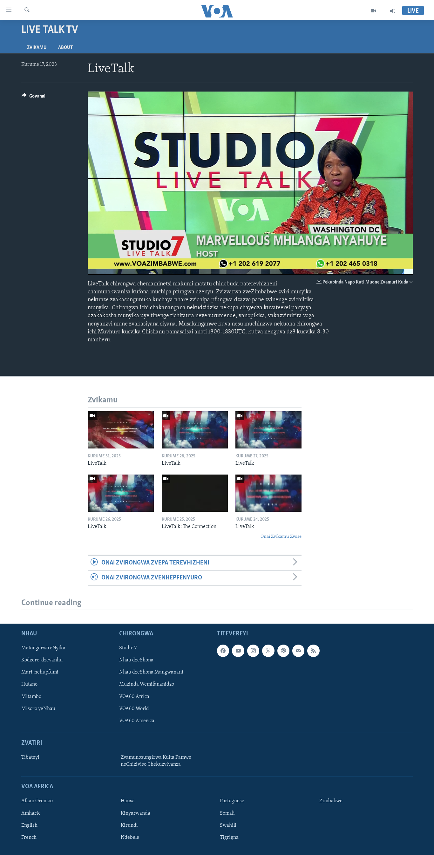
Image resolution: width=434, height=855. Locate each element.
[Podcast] (283, 651)
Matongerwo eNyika (43, 648)
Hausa (128, 801)
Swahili (228, 825)
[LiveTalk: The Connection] (195, 493)
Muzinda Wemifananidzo (146, 684)
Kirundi (129, 825)
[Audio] (392, 11)
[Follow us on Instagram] (253, 651)
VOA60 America (136, 720)
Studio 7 (128, 648)
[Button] (33, 98)
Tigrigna (229, 837)
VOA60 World (134, 708)
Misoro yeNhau (38, 708)
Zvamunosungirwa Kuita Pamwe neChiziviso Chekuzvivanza (156, 761)
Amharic (30, 813)
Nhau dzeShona (136, 660)
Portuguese (232, 801)
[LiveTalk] (121, 429)
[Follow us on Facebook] (223, 651)
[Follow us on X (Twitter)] (268, 651)
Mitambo (31, 696)
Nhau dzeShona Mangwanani (151, 672)
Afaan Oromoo (37, 801)
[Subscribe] (298, 651)
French (29, 837)
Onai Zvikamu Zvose (281, 536)
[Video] (373, 11)
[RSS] (313, 651)
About (65, 47)
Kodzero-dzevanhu (42, 660)
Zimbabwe (330, 801)
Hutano (29, 684)
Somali (227, 813)
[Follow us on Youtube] (238, 651)
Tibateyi (30, 757)
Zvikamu (37, 47)
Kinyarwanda (135, 813)
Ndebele (130, 837)
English (29, 825)
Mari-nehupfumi (39, 672)
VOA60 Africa (134, 696)
